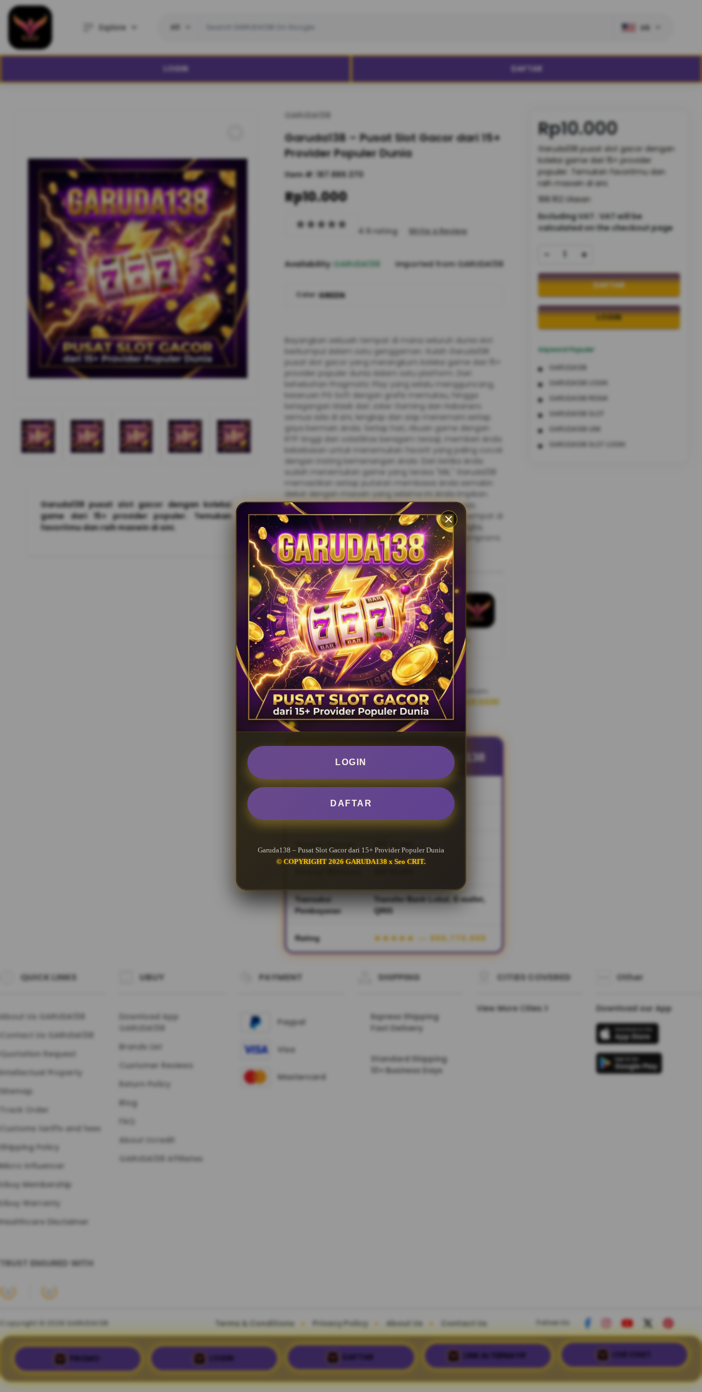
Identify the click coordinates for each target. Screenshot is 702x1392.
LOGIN (351, 762)
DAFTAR (351, 803)
